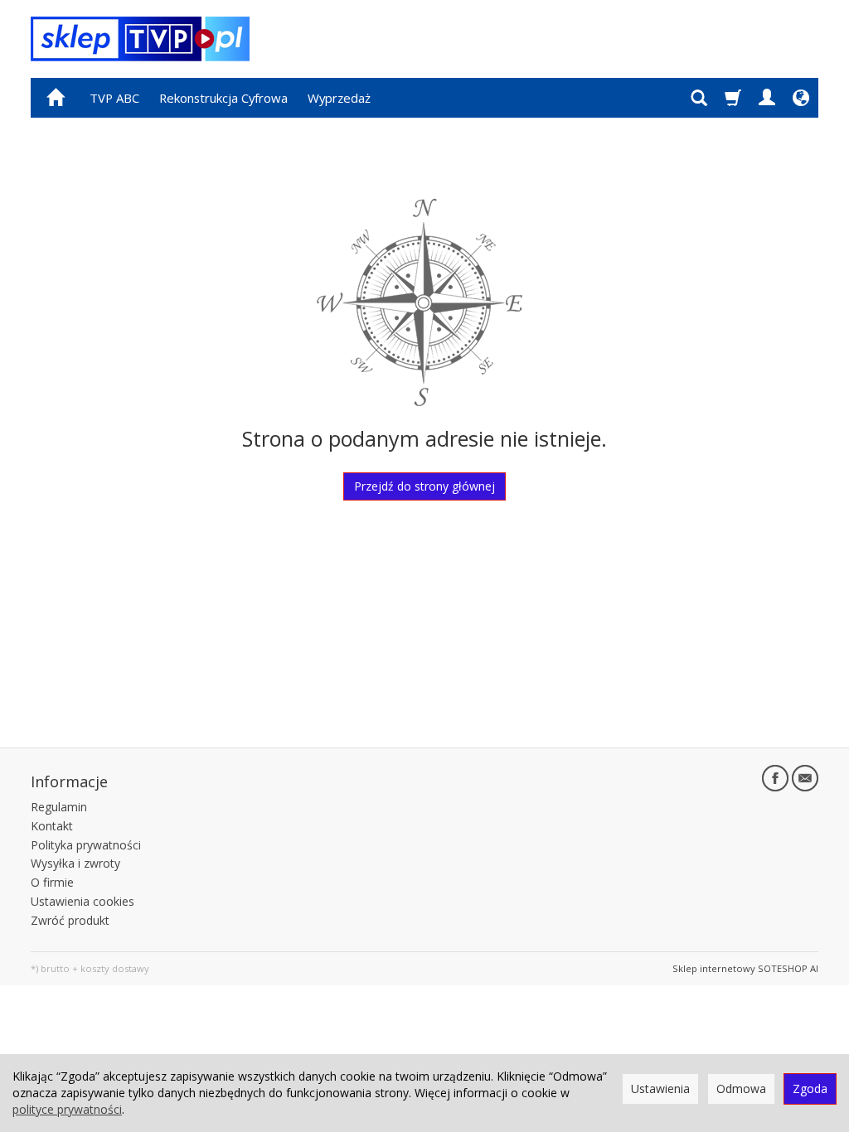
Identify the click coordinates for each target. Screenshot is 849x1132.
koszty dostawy (114, 968)
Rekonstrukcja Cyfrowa (223, 97)
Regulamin (59, 807)
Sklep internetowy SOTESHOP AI (745, 968)
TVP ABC (114, 97)
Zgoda (810, 1088)
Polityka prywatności (86, 845)
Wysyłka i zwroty (75, 863)
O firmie (52, 882)
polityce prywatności (67, 1109)
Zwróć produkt (70, 920)
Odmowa (741, 1088)
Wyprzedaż (339, 97)
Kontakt (52, 826)
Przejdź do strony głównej (424, 486)
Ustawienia (660, 1088)
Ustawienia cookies (82, 901)
